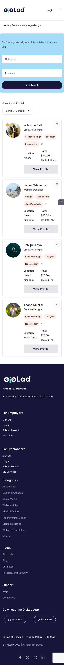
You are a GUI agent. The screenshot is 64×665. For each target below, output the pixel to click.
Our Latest (8, 566)
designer (50, 136)
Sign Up (6, 419)
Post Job (7, 435)
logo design (43, 196)
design (28, 196)
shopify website (33, 204)
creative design (33, 136)
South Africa (30, 337)
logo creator (31, 144)
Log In (6, 425)
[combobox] (32, 59)
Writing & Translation (13, 530)
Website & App (10, 505)
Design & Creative (12, 492)
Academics (8, 486)
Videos (6, 536)
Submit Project (10, 430)
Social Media (9, 498)
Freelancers (18, 25)
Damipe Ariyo (33, 245)
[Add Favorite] (57, 124)
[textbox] (32, 59)
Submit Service (10, 466)
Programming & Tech (14, 517)
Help (5, 591)
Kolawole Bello (33, 125)
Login (50, 10)
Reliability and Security (15, 572)
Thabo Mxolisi (33, 305)
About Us (7, 554)
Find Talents (32, 85)
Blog (5, 560)
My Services (9, 471)
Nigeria (28, 157)
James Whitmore (35, 185)
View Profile (41, 169)
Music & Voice (10, 511)
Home (5, 25)
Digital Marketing (11, 523)
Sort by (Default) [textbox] (15, 110)
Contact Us (8, 597)
